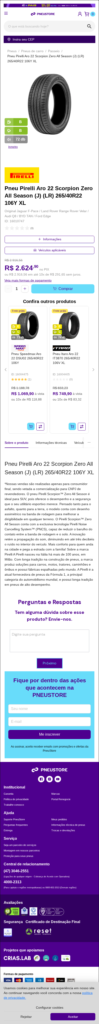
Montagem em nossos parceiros (22, 850)
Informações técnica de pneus (68, 825)
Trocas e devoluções (63, 830)
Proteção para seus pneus (18, 856)
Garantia (8, 793)
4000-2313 (12, 882)
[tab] (51, 442)
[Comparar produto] (40, 427)
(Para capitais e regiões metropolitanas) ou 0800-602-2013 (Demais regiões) (40, 887)
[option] (49, 104)
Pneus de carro (32, 51)
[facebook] (41, 779)
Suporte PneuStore (14, 819)
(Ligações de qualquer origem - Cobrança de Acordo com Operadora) (37, 876)
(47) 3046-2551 (16, 871)
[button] (79, 13)
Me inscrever (49, 734)
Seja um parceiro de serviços (20, 845)
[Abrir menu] (6, 13)
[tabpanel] (49, 523)
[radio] (7, 228)
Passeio (54, 51)
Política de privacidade (16, 799)
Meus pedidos (59, 819)
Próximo (49, 663)
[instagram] (49, 779)
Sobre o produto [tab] (16, 442)
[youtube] (58, 779)
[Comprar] (31, 426)
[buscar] (89, 26)
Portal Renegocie (60, 799)
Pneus (12, 51)
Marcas (55, 793)
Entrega (8, 830)
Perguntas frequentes (16, 825)
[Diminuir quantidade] (8, 289)
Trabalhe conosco (14, 804)
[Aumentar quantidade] (25, 289)
